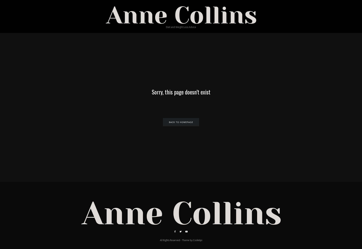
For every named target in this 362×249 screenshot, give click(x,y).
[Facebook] (175, 231)
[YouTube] (186, 231)
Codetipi (197, 240)
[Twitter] (180, 231)
